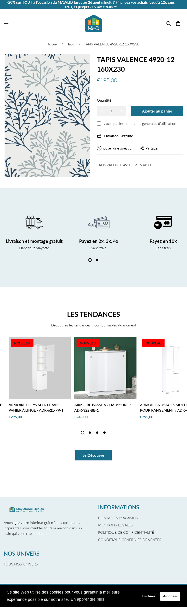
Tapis (71, 44)
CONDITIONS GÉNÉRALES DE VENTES (129, 539)
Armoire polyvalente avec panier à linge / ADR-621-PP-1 (36, 407)
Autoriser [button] (170, 596)
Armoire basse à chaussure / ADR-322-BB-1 (102, 407)
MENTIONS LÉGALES (115, 525)
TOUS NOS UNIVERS (21, 564)
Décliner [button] (148, 596)
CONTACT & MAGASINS (118, 517)
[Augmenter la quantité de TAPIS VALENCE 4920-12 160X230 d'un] (121, 111)
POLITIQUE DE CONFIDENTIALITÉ (126, 532)
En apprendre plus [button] (87, 599)
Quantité (104, 100)
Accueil (53, 44)
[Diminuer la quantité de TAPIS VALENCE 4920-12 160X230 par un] (102, 111)
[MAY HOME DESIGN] (94, 23)
